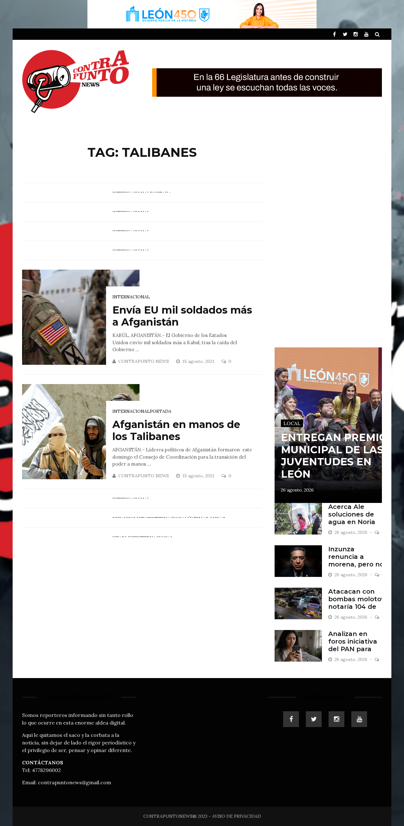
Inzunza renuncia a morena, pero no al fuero (356, 560)
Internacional (131, 297)
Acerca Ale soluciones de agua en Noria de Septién (351, 518)
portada (160, 411)
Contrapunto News (143, 361)
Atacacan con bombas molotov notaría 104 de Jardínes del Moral (356, 607)
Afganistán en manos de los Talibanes (176, 430)
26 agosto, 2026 (297, 490)
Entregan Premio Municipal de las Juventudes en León (334, 455)
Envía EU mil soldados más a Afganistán (182, 316)
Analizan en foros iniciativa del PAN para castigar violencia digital (354, 649)
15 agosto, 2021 (199, 361)
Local (291, 423)
